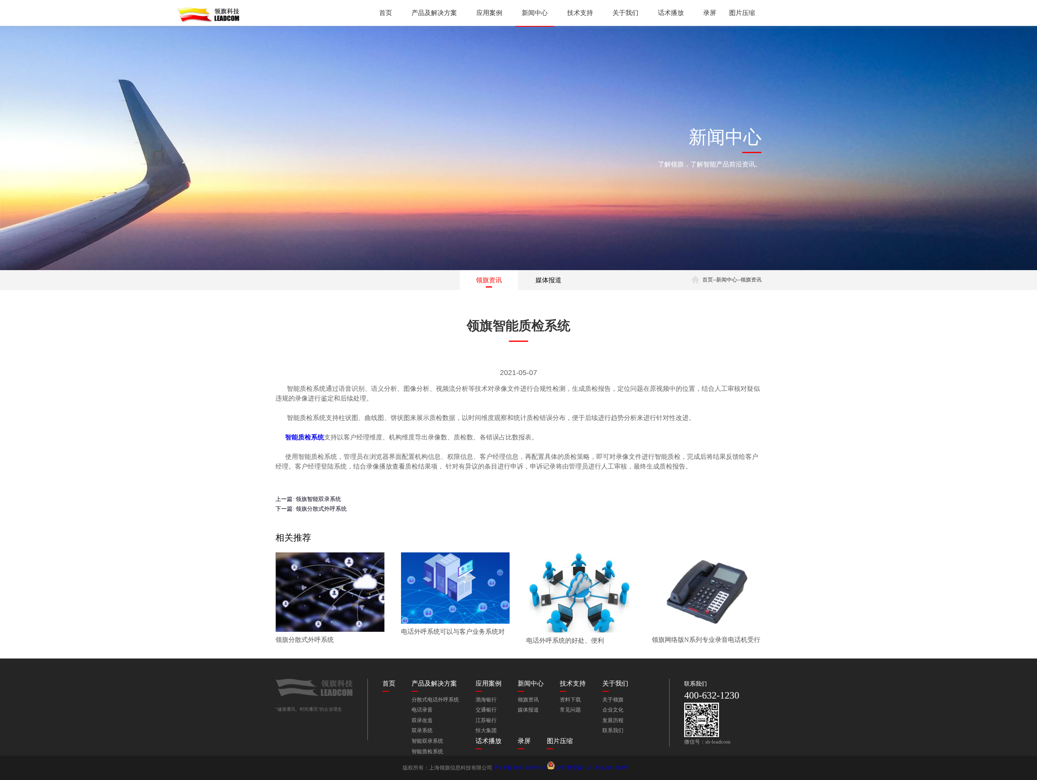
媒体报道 (548, 280)
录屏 (709, 12)
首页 (385, 12)
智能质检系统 (427, 751)
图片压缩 (742, 12)
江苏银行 (486, 720)
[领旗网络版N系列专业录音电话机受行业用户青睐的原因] (706, 630)
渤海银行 (486, 700)
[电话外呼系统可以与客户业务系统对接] (455, 622)
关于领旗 (612, 700)
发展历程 (612, 720)
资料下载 (570, 700)
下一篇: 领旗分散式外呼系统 (311, 508)
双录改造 (422, 720)
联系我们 (612, 730)
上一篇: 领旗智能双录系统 (308, 499)
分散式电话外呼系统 (435, 700)
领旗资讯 (489, 280)
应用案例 (489, 12)
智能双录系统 (427, 741)
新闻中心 (535, 12)
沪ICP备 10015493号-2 (519, 768)
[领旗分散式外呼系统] (329, 630)
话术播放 (671, 12)
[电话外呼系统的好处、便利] (580, 631)
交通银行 (486, 710)
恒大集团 (486, 730)
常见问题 (570, 710)
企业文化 (612, 710)
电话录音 (422, 710)
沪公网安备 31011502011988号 (592, 768)
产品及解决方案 (434, 12)
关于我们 (625, 12)
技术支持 (580, 12)
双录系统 (422, 730)
